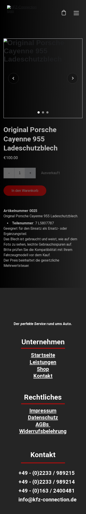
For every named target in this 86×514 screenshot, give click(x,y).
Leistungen (43, 362)
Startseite (43, 355)
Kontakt (42, 376)
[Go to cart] (64, 13)
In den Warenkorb (24, 191)
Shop (43, 369)
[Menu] (76, 13)
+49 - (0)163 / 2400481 (47, 491)
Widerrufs (31, 431)
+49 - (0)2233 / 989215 (47, 473)
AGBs (43, 424)
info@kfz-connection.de (48, 500)
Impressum (42, 411)
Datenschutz (43, 417)
